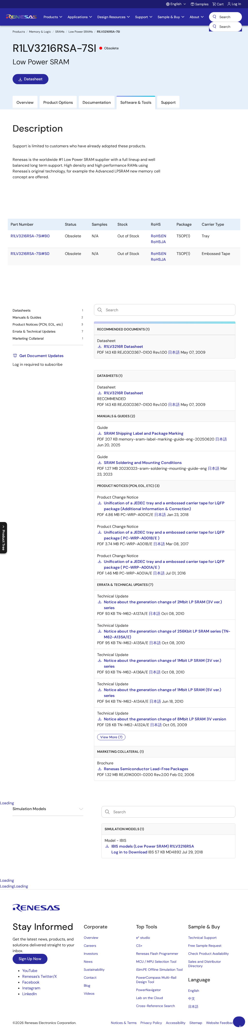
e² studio (143, 937)
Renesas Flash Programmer (157, 953)
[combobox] (225, 26)
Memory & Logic (40, 32)
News (88, 961)
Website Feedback (220, 1023)
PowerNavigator (148, 990)
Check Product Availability (208, 953)
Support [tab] (168, 102)
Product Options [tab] (58, 102)
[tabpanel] (124, 842)
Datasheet (33, 79)
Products (19, 32)
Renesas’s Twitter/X (39, 976)
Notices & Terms (124, 1023)
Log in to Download (129, 852)
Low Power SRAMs (81, 32)
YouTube (29, 970)
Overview (91, 937)
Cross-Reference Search (155, 1006)
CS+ (139, 945)
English (193, 990)
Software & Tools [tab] (135, 102)
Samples (202, 4)
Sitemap (195, 1023)
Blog (87, 985)
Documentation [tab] (97, 102)
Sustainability (94, 969)
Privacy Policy (151, 1023)
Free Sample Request (204, 945)
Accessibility (176, 1023)
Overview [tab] (25, 102)
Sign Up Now (30, 958)
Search (225, 17)
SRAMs (59, 32)
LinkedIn (29, 993)
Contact (90, 977)
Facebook (30, 982)
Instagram (31, 988)
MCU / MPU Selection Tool (156, 961)
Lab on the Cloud (149, 998)
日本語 (193, 1006)
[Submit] (214, 26)
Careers (90, 945)
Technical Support (202, 937)
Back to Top (242, 1026)
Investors (91, 953)
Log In (236, 4)
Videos (89, 993)
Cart (220, 4)
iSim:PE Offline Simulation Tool (159, 969)
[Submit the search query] (107, 812)
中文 (191, 998)
